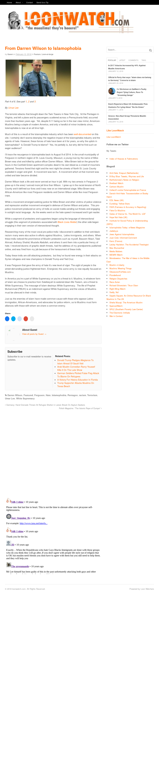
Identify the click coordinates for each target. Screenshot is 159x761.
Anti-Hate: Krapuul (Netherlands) (124, 172)
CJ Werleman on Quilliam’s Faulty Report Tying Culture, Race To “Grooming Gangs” (131, 92)
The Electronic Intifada (119, 312)
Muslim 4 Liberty (116, 264)
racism (82, 395)
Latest (122, 60)
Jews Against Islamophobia (121, 234)
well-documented (82, 134)
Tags (143, 60)
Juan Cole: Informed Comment (123, 237)
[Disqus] (53, 452)
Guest (10, 54)
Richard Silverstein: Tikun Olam (123, 285)
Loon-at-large (47, 54)
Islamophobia (59, 395)
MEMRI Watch (116, 254)
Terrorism (92, 395)
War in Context (116, 316)
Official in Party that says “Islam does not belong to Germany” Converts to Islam (129, 79)
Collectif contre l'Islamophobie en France (127, 190)
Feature (37, 54)
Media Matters (115, 251)
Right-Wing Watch (117, 288)
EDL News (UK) (116, 200)
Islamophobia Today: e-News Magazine (127, 227)
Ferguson (39, 395)
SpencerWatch (116, 305)
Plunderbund (115, 275)
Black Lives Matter (67, 222)
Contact (29, 2)
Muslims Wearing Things (120, 268)
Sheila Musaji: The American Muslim (126, 302)
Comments (133, 60)
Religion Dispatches (118, 278)
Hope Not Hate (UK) (118, 217)
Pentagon (73, 395)
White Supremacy (25, 398)
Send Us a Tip (42, 2)
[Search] (150, 50)
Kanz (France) (115, 241)
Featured (28, 395)
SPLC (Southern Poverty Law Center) (126, 309)
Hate (48, 395)
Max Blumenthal (116, 247)
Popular (112, 60)
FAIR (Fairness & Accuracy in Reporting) (127, 207)
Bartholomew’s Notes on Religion (124, 179)
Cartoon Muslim (116, 186)
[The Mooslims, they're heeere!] (69, 31)
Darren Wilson (14, 395)
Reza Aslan (114, 282)
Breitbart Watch (116, 183)
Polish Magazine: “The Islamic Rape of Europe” (80, 408)
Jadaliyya (113, 230)
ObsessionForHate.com (120, 271)
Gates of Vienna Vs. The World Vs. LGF (127, 213)
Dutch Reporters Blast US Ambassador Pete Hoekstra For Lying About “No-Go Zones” (128, 105)
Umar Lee (13, 107)
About (18, 2)
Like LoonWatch (115, 130)
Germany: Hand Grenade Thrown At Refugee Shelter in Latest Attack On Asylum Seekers (45, 405)
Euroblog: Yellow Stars (119, 203)
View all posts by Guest (34, 333)
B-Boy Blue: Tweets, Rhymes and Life (126, 176)
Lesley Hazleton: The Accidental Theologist (129, 244)
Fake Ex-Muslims (117, 210)
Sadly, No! (114, 292)
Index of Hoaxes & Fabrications (123, 158)
